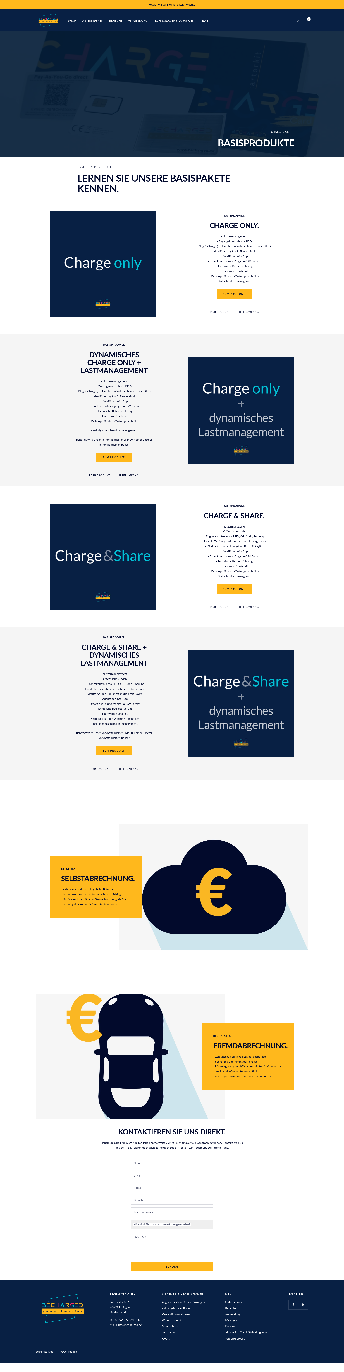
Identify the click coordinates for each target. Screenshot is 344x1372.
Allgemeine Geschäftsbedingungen (183, 1302)
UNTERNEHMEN (92, 20)
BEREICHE (115, 20)
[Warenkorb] (306, 20)
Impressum (168, 1332)
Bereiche (230, 1308)
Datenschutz (170, 1326)
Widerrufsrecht (171, 1320)
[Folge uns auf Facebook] (293, 1304)
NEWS (204, 20)
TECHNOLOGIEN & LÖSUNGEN (173, 20)
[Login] (298, 20)
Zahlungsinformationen (176, 1308)
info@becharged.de (130, 1324)
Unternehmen (234, 1302)
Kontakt (230, 1326)
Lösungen (231, 1320)
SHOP (72, 20)
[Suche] (291, 20)
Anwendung (232, 1314)
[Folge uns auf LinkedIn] (303, 1304)
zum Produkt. (234, 268)
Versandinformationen (176, 1314)
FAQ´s (166, 1338)
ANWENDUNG (138, 20)
